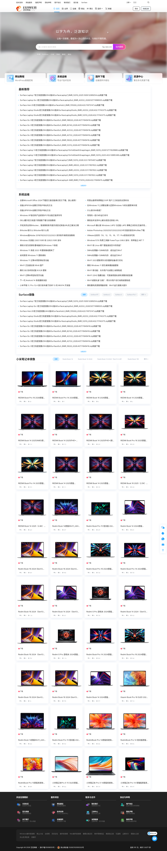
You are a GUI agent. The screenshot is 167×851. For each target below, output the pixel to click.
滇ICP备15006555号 (47, 847)
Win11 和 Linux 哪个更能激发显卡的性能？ (104, 245)
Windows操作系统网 (27, 834)
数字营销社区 (99, 834)
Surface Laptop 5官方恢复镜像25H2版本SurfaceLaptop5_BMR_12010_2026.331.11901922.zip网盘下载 (63, 175)
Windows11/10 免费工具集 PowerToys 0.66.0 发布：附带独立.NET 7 (115, 240)
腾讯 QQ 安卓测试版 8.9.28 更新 (33, 270)
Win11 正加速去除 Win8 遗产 (32, 265)
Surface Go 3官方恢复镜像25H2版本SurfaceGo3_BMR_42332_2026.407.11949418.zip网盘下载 (60, 130)
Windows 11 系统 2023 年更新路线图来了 (37, 250)
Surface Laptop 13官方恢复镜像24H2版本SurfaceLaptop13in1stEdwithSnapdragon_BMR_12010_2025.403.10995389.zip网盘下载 (74, 155)
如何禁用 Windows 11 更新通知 (33, 255)
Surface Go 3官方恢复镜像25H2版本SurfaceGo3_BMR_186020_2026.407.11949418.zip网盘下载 (60, 120)
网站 (69, 54)
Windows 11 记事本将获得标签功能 (34, 260)
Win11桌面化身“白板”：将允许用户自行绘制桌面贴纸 (108, 280)
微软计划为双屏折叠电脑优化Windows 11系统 (39, 245)
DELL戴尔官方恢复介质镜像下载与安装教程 (38, 220)
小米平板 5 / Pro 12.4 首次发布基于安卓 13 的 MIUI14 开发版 (45, 285)
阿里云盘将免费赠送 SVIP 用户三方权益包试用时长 (108, 200)
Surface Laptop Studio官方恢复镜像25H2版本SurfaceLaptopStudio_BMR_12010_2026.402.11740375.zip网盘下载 (68, 115)
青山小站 (40, 834)
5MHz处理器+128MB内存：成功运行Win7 (104, 250)
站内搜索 (119, 47)
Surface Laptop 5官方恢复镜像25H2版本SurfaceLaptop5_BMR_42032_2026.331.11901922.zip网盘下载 (63, 170)
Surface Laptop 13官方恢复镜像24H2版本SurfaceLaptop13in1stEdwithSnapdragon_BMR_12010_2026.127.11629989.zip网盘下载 (74, 150)
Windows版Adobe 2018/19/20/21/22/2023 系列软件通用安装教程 (47, 235)
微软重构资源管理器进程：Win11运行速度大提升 (107, 285)
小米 (52, 54)
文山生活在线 (24, 837)
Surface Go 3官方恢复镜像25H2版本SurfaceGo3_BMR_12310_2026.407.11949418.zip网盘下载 (60, 145)
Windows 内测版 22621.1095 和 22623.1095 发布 (40, 240)
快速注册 (146, 9)
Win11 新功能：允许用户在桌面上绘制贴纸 (104, 270)
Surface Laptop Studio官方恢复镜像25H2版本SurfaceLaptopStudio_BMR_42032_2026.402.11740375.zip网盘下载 (68, 110)
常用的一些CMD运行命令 (97, 215)
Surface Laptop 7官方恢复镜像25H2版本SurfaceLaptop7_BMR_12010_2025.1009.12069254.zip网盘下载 (63, 95)
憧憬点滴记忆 (87, 834)
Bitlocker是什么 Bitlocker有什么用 (34, 230)
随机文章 (108, 47)
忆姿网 (118, 834)
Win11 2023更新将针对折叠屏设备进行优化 (105, 260)
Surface (45, 54)
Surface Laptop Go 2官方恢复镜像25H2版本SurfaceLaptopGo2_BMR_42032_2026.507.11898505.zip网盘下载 (66, 100)
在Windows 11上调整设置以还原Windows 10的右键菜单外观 (112, 205)
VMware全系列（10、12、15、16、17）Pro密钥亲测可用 (111, 235)
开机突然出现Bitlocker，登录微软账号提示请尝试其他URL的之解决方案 (49, 225)
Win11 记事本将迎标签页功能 (32, 275)
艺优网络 (33, 847)
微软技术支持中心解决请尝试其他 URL (103, 220)
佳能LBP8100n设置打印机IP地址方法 (35, 210)
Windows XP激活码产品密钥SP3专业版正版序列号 (41, 215)
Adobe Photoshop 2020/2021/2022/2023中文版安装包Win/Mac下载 (116, 230)
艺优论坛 (55, 834)
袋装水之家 (135, 834)
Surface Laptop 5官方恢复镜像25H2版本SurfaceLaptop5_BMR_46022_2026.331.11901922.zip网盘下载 (63, 165)
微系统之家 (110, 834)
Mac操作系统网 (75, 834)
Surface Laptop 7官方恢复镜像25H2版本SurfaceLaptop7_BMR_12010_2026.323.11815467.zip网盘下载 (63, 160)
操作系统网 (64, 834)
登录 (136, 9)
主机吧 (47, 834)
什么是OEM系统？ (94, 210)
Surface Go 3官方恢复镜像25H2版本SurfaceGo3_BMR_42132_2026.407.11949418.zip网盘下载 (60, 135)
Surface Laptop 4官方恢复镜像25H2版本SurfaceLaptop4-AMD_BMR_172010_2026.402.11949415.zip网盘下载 (66, 180)
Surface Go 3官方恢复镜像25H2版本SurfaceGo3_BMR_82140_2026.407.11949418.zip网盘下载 (60, 125)
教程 (64, 54)
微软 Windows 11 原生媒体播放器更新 (102, 265)
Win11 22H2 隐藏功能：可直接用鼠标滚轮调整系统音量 (110, 275)
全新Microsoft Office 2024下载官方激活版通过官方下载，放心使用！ (48, 200)
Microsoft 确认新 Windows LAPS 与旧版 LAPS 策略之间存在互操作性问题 (117, 225)
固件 (99, 9)
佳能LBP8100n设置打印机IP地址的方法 (36, 205)
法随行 (33, 837)
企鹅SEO (125, 834)
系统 (58, 54)
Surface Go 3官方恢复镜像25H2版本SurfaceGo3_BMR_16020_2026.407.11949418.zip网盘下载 (60, 140)
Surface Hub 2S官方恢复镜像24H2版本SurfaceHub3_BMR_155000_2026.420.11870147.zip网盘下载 (62, 105)
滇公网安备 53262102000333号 (72, 847)
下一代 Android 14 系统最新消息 (33, 280)
